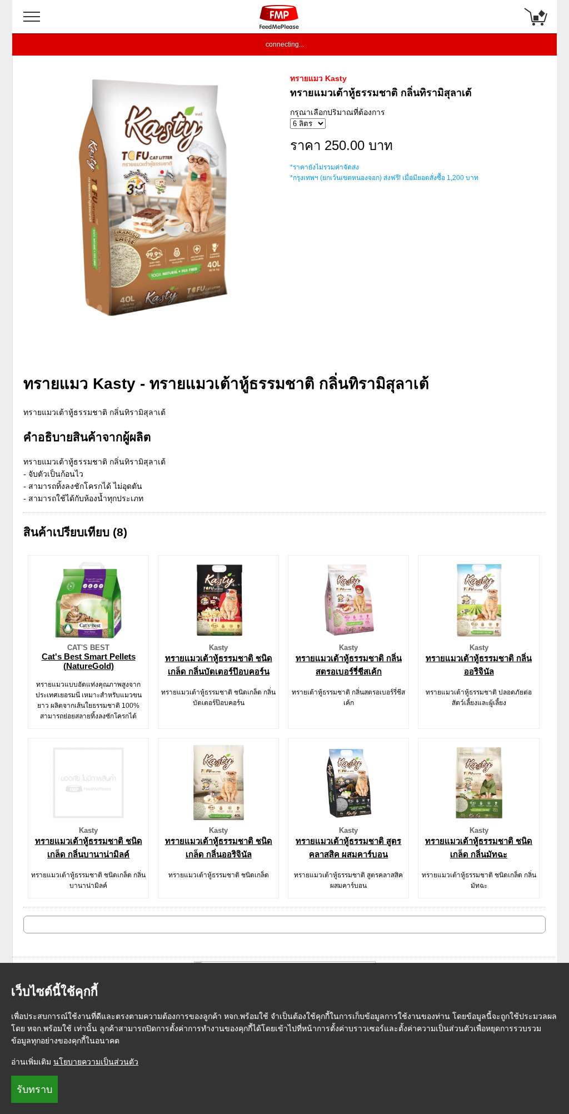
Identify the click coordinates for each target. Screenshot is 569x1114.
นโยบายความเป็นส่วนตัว (95, 1061)
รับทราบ (34, 1089)
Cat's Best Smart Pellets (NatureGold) (89, 661)
